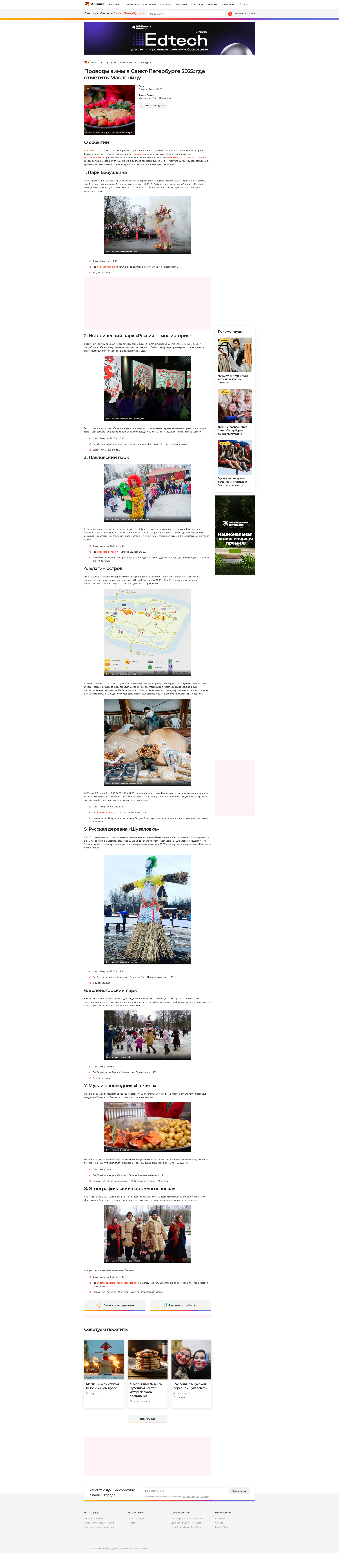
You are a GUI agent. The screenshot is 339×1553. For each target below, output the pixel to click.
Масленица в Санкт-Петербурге (135, 62)
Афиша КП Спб (95, 62)
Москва (131, 1522)
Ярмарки (213, 4)
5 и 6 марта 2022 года (190, 157)
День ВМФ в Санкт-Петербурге (186, 1522)
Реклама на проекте (93, 1518)
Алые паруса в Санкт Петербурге (187, 1518)
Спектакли (197, 4)
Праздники (228, 4)
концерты (138, 153)
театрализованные (94, 157)
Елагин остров (104, 812)
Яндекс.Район (222, 1527)
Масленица (90, 150)
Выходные (133, 4)
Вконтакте (220, 1518)
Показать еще (147, 1418)
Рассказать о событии (244, 13)
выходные (172, 157)
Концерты (165, 4)
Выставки (181, 4)
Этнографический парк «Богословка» (117, 1282)
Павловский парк (106, 551)
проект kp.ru (114, 4)
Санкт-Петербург (136, 1518)
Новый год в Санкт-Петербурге (186, 1527)
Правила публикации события (99, 1522)
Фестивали (149, 4)
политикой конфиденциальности (196, 1496)
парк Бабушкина (106, 266)
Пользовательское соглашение (99, 1527)
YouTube (219, 1522)
